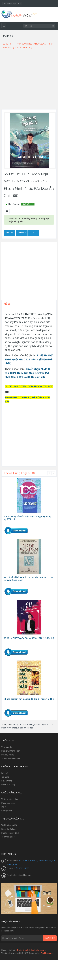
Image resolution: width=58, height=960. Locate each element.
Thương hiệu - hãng (10, 799)
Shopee (21, 232)
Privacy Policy (7, 754)
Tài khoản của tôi (9, 825)
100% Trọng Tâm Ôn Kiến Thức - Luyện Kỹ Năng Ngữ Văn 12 (27, 517)
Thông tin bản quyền (10, 758)
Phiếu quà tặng (8, 784)
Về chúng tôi (7, 747)
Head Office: (13, 860)
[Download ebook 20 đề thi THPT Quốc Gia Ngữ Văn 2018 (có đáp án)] (29, 617)
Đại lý (3, 806)
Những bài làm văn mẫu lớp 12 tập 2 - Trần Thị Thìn (29, 699)
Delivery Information (10, 750)
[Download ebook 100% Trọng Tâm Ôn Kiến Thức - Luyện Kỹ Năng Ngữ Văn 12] (29, 495)
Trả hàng (5, 776)
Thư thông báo (8, 836)
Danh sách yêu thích (10, 832)
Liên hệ (4, 773)
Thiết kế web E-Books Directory (31, 950)
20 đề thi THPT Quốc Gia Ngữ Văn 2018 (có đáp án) (29, 638)
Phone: (10, 868)
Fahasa (10, 232)
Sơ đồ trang (6, 780)
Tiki (33, 232)
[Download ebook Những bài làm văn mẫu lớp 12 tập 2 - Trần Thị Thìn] (29, 678)
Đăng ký (50, 938)
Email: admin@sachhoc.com (19, 875)
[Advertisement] (29, 80)
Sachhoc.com (47, 953)
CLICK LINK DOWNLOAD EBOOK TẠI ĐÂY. (29, 386)
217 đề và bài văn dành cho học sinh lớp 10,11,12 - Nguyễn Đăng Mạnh (28, 578)
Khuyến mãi (6, 810)
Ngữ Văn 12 (27, 204)
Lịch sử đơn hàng (9, 829)
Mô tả (7, 303)
